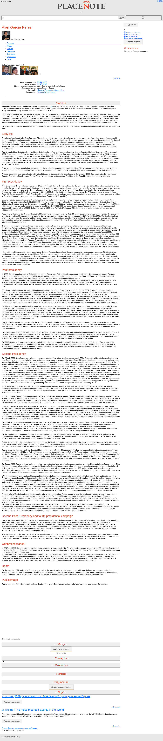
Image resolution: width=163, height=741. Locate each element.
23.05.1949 (42, 82)
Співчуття (11, 51)
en (115, 78)
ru (119, 78)
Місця (9, 46)
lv (117, 78)
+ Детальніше (116, 707)
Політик (40, 90)
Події (9, 59)
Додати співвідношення (61, 687)
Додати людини (133, 42)
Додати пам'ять (130, 36)
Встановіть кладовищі (46, 92)
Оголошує (11, 54)
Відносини (11, 57)
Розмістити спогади (12, 702)
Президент (49, 90)
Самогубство (59, 90)
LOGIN (160, 1)
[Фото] (40, 74)
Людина (10, 43)
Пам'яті (10, 49)
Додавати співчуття (132, 32)
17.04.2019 (42, 84)
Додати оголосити (131, 34)
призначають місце (61, 649)
